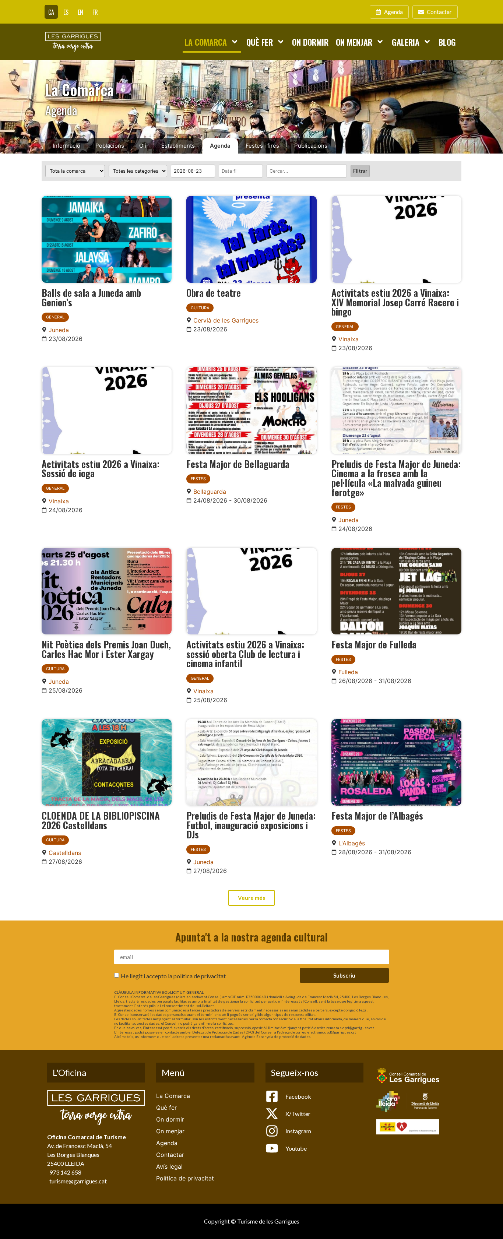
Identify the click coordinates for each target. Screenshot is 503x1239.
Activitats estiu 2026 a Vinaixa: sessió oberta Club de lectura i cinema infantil (245, 653)
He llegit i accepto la (173, 975)
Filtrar (360, 171)
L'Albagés (351, 843)
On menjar (354, 42)
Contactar (170, 1154)
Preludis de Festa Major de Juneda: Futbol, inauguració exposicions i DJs (251, 824)
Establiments (178, 145)
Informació (66, 145)
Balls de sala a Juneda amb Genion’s (91, 297)
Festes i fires (262, 145)
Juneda (59, 330)
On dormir (310, 42)
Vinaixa (348, 339)
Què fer (259, 42)
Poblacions (109, 145)
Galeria (405, 42)
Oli (142, 145)
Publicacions (310, 145)
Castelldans (65, 852)
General (55, 317)
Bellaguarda (209, 491)
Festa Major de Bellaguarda (237, 464)
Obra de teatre (213, 292)
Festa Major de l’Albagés (377, 815)
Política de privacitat (185, 1178)
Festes (198, 478)
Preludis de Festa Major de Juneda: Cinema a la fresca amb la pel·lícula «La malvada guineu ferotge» (396, 478)
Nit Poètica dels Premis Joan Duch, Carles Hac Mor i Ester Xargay (106, 649)
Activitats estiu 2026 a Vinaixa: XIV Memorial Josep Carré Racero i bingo (395, 301)
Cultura (200, 307)
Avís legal (169, 1166)
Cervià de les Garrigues (225, 320)
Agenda (220, 145)
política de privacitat (199, 975)
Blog (447, 42)
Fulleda (348, 672)
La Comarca (205, 42)
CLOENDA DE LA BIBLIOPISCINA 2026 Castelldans (101, 820)
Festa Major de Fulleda (373, 644)
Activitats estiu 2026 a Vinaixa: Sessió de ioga (100, 468)
